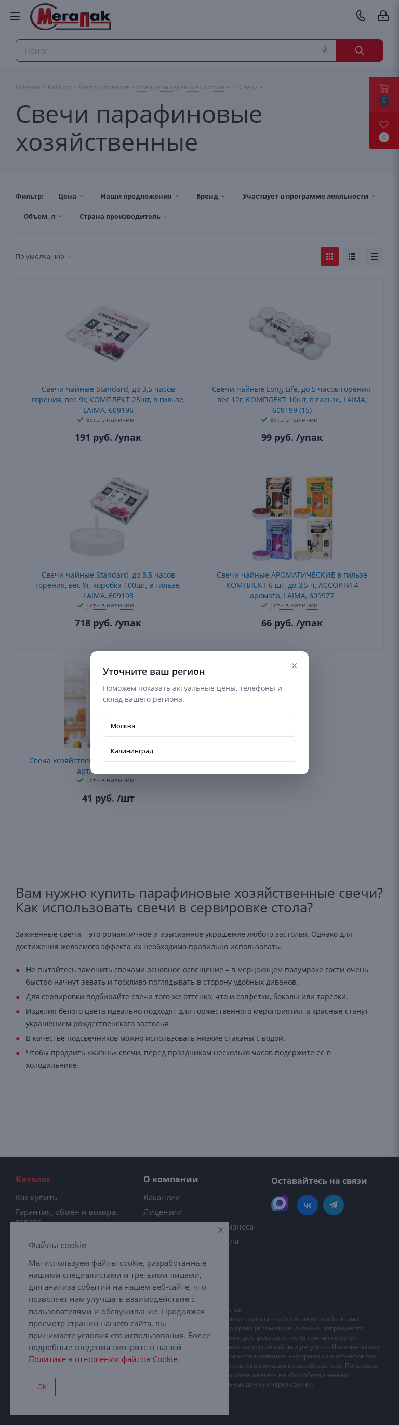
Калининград (132, 750)
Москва (123, 725)
